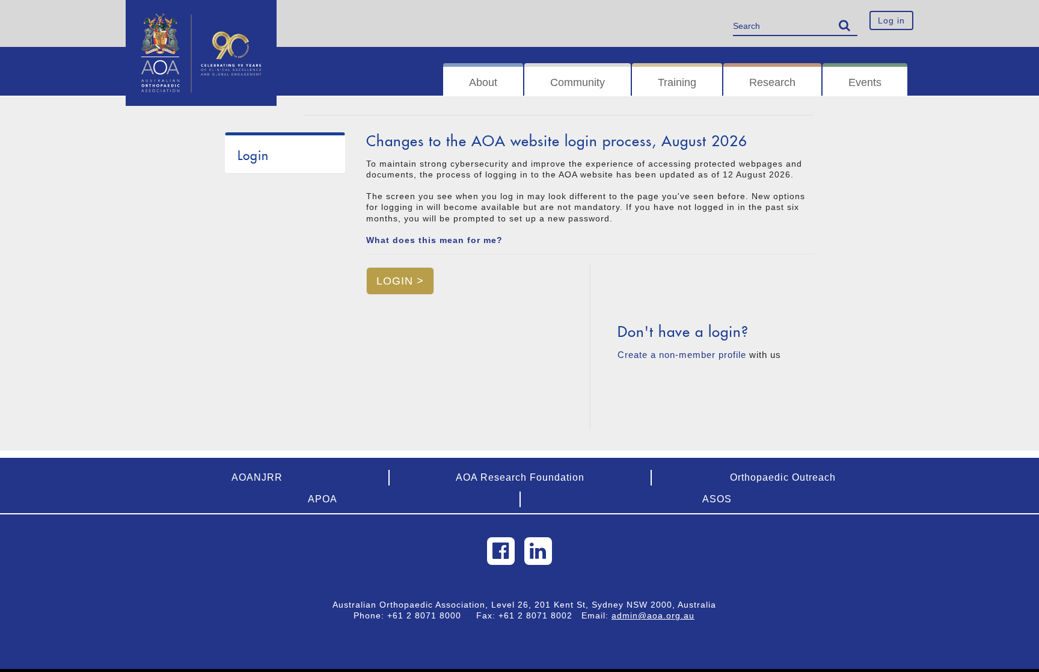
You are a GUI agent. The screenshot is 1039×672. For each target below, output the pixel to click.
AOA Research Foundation (520, 477)
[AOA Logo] (201, 15)
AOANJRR (257, 477)
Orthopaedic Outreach (783, 477)
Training (677, 82)
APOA (322, 499)
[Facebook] (501, 551)
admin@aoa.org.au (652, 615)
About (483, 82)
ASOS (717, 499)
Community (577, 82)
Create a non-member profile (682, 355)
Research (772, 82)
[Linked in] (538, 551)
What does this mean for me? (434, 240)
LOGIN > (400, 281)
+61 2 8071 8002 (539, 615)
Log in (891, 20)
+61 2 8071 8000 (428, 615)
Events (864, 82)
